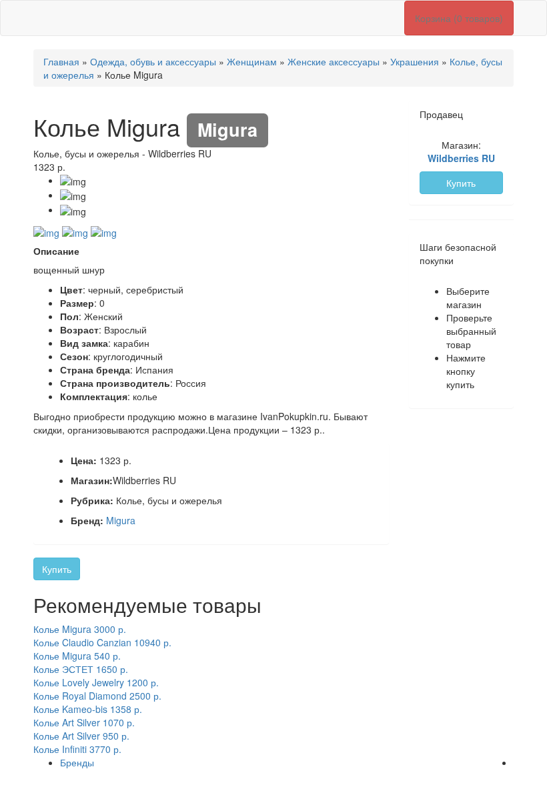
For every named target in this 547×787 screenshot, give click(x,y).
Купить (56, 569)
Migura (120, 520)
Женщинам (252, 61)
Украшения (414, 61)
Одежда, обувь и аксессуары (153, 61)
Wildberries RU (461, 158)
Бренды (77, 762)
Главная (61, 61)
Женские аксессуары (334, 61)
